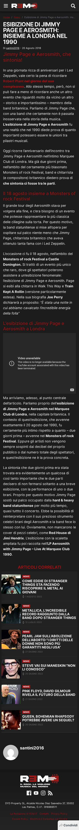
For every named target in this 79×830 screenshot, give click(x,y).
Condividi (70, 825)
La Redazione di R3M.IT (23, 813)
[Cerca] (73, 6)
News (17, 17)
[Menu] (6, 6)
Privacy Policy (59, 813)
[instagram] (43, 793)
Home (6, 17)
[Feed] (50, 793)
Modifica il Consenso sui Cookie (48, 818)
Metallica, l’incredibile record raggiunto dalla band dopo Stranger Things (49, 614)
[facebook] (29, 793)
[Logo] (24, 6)
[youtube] (36, 793)
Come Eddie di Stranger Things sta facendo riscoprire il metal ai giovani (44, 586)
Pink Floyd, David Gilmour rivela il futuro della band (48, 693)
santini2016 (12, 48)
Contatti (44, 813)
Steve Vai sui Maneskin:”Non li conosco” (48, 667)
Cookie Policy (20, 818)
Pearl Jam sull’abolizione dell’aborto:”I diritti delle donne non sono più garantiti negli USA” (47, 641)
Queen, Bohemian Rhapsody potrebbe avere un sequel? (48, 718)
